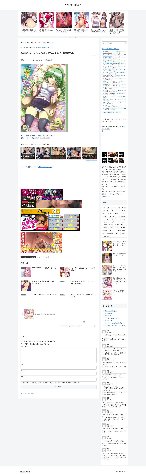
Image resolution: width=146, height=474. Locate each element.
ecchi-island (108, 313)
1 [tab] (70, 37)
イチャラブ (40, 257)
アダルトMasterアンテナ (112, 318)
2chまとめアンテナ (111, 311)
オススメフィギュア (49, 135)
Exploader (35, 138)
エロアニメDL (45, 138)
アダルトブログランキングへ (110, 49)
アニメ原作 (24, 257)
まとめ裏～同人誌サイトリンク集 (115, 325)
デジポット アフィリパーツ (91, 160)
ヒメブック (108, 320)
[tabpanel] (29, 23)
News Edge (108, 316)
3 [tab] (75, 37)
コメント (24, 346)
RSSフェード (106, 196)
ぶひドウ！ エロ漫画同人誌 (113, 323)
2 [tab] (73, 37)
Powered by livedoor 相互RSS (112, 112)
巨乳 (47, 257)
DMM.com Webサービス (45, 47)
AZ (29, 47)
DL (23, 135)
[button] (125, 43)
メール (23, 370)
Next (127, 23)
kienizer (33, 135)
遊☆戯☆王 (32, 257)
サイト (23, 376)
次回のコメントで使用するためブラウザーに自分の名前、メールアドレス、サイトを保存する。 (51, 382)
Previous (19, 23)
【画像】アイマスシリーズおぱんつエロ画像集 (115, 96)
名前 (22, 364)
